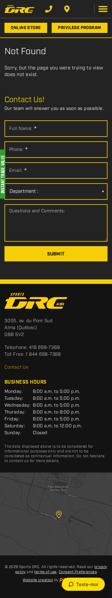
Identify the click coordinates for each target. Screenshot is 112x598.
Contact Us (16, 367)
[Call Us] (49, 9)
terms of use (45, 572)
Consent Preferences (78, 572)
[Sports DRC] (19, 9)
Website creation (38, 580)
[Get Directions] (67, 9)
